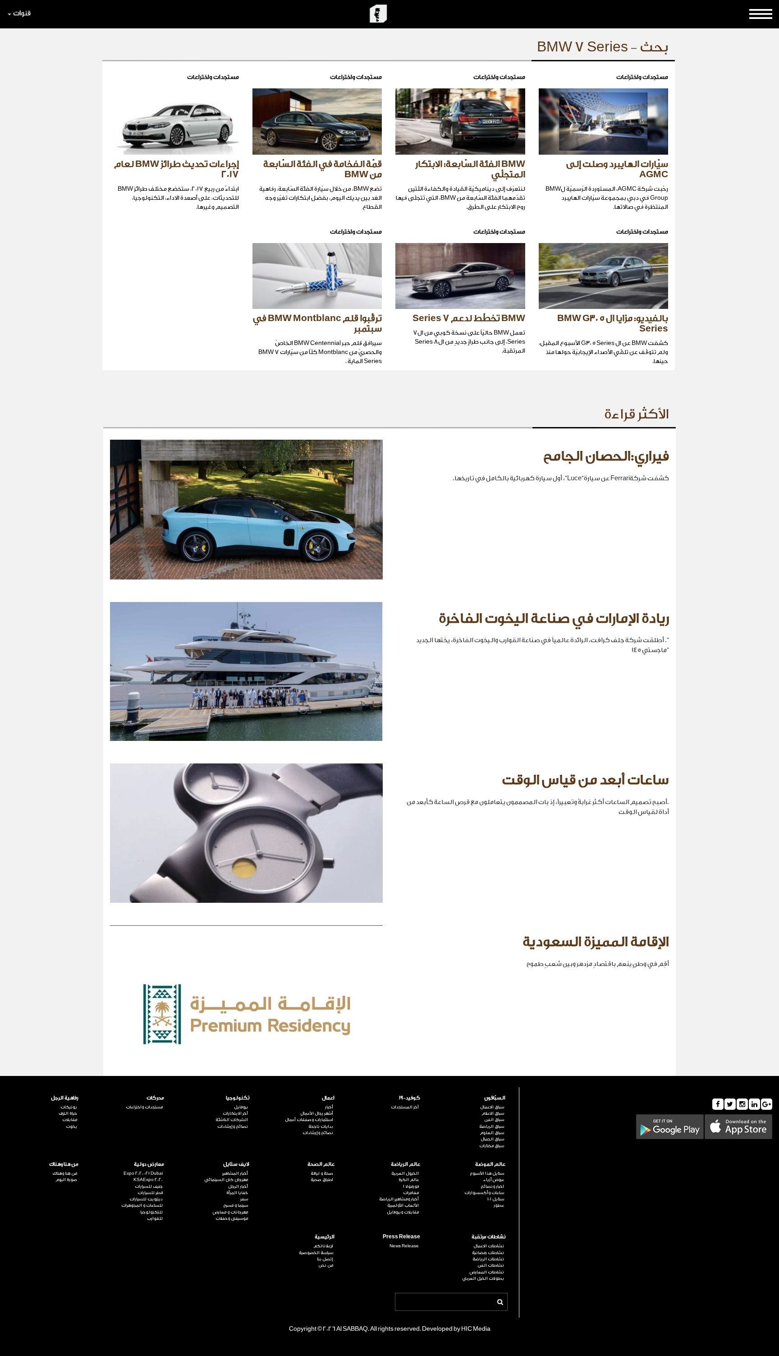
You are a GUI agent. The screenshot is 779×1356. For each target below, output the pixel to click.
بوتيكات (68, 1107)
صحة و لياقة (322, 1173)
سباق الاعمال (492, 1107)
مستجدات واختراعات (144, 1107)
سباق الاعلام (492, 1113)
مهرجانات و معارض (230, 1212)
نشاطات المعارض (487, 1272)
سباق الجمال (492, 1139)
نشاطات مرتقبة (488, 1237)
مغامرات (410, 1193)
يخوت (71, 1126)
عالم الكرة (408, 1179)
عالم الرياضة (405, 1164)
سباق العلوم (492, 1133)
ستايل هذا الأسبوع (487, 1173)
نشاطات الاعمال (488, 1246)
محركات (155, 1098)
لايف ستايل (236, 1164)
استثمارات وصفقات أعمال (309, 1119)
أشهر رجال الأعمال (316, 1113)
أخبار (329, 1107)
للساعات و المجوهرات (141, 1205)
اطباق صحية (322, 1179)
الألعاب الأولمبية (402, 1205)
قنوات (22, 13)
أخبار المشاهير (235, 1173)
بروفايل (241, 1107)
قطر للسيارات (149, 1193)
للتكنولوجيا (151, 1212)
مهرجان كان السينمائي (226, 1179)
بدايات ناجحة (320, 1126)
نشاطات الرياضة (488, 1259)
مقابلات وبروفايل (402, 1212)
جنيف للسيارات (148, 1186)
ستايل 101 (495, 1199)
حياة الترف (68, 1113)
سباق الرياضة (491, 1126)
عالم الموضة (490, 1164)
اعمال (328, 1098)
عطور (499, 1205)
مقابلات (69, 1119)
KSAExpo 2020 (147, 1179)
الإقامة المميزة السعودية (595, 942)
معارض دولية (149, 1164)
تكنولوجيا (237, 1098)
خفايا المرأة (237, 1193)
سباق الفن (494, 1119)
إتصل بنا (325, 1259)
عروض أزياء (493, 1179)
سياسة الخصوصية (316, 1252)
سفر (244, 1199)
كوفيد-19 (409, 1098)
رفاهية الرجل (64, 1098)
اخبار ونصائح (492, 1186)
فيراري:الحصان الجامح (606, 456)
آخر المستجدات (404, 1107)
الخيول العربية (404, 1173)
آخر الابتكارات (235, 1113)
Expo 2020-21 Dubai (143, 1173)
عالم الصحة (321, 1164)
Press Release (401, 1237)
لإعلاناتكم (323, 1246)
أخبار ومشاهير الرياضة (398, 1199)
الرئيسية (325, 1237)
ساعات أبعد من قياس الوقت (585, 780)
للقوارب (154, 1218)
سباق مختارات (491, 1146)
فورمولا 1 (410, 1186)
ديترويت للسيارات (145, 1199)
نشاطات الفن (490, 1265)
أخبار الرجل (238, 1186)
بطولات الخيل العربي (483, 1278)
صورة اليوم (66, 1179)
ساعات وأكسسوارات (484, 1193)
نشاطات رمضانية (488, 1252)
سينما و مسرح (235, 1205)
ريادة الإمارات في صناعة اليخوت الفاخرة (554, 618)
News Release (404, 1246)
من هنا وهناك (63, 1164)
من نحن (325, 1265)
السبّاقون (494, 1098)
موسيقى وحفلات (231, 1218)
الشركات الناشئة (231, 1119)
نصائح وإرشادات (317, 1133)
